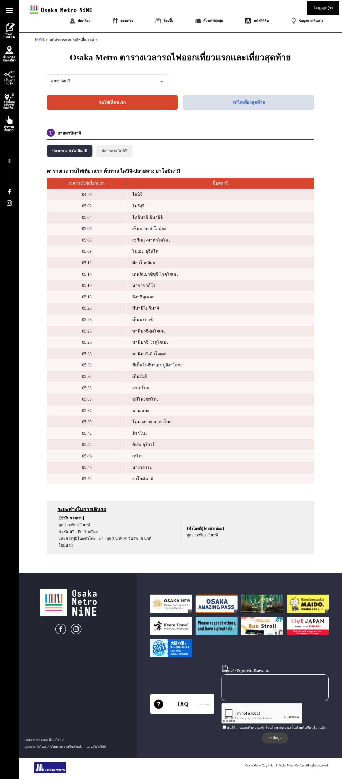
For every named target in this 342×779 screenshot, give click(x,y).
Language (320, 8)
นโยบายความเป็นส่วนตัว (66, 746)
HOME (40, 40)
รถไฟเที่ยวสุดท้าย (248, 102)
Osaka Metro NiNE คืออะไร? (43, 739)
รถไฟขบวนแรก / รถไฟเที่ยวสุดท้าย (73, 40)
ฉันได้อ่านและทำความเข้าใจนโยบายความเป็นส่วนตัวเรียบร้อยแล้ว (276, 728)
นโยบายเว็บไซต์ (35, 746)
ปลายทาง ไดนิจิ (114, 151)
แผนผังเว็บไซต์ (96, 746)
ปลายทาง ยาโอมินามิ (69, 151)
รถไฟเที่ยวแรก (112, 102)
